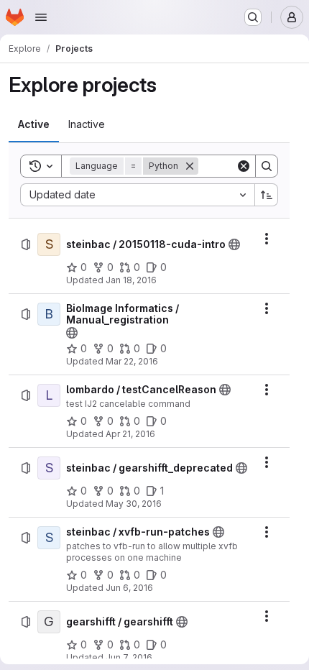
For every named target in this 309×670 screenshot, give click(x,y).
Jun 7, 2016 (129, 657)
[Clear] (243, 166)
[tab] (34, 124)
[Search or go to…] (253, 17)
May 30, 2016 (134, 503)
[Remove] (189, 166)
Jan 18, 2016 (131, 280)
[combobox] (137, 194)
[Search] (266, 166)
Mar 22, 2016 (132, 361)
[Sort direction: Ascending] (266, 194)
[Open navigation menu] (40, 17)
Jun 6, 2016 (129, 587)
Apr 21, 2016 (130, 433)
